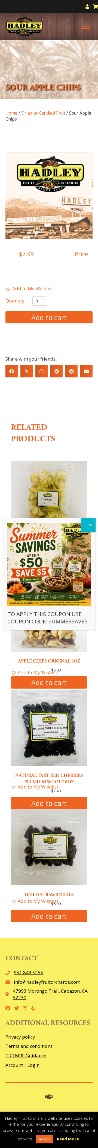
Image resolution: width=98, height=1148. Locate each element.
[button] (29, 288)
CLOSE (88, 525)
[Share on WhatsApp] (41, 371)
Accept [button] (44, 1139)
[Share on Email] (86, 371)
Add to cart (49, 317)
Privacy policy (20, 1037)
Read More (68, 1138)
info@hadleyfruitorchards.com (47, 982)
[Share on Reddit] (71, 371)
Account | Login (22, 1065)
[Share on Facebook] (11, 371)
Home (11, 113)
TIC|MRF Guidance (25, 1055)
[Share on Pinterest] (56, 371)
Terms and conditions (29, 1046)
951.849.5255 (28, 972)
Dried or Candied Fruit (43, 113)
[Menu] (86, 26)
